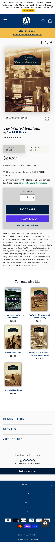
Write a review (27, 471)
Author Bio (13, 439)
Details (9, 429)
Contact (27, 503)
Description (14, 419)
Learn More (28, 10)
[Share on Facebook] (41, 42)
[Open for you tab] (45, 523)
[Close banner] (52, 6)
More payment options (27, 225)
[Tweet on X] (46, 42)
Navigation (27, 485)
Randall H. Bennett (18, 132)
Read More (31, 265)
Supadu (35, 540)
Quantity (27, 192)
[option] (27, 33)
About (27, 494)
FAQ (27, 512)
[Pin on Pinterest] (50, 42)
